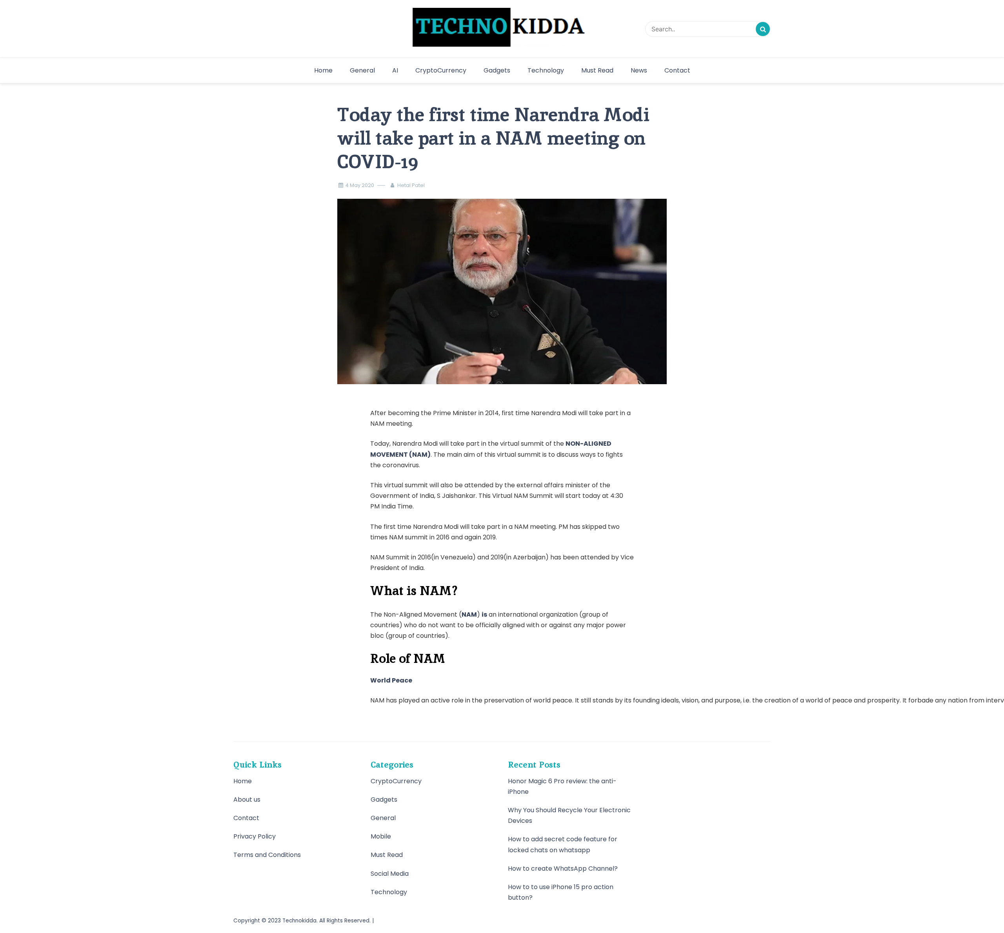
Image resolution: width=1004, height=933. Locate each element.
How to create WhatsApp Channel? (563, 868)
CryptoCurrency (440, 70)
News (639, 70)
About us (246, 799)
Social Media (390, 873)
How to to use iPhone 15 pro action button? (560, 892)
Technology (545, 70)
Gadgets (497, 70)
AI (395, 70)
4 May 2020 (360, 185)
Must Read (597, 70)
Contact (677, 70)
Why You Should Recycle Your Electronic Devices (569, 815)
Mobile (381, 836)
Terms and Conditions (267, 854)
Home (323, 70)
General (362, 70)
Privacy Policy (254, 836)
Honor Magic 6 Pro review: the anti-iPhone (562, 786)
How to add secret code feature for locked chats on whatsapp (562, 844)
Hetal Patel (411, 185)
